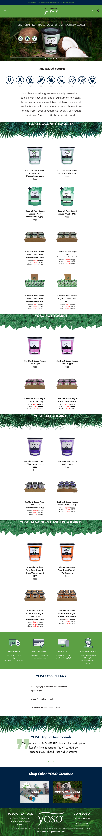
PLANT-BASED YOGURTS (20, 819)
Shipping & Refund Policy (54, 828)
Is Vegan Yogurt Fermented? (41, 699)
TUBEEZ (20, 824)
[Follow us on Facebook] (76, 823)
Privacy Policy (67, 828)
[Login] (93, 11)
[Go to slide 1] (48, 761)
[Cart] (97, 11)
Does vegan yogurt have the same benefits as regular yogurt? (48, 689)
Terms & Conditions (78, 828)
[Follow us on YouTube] (83, 823)
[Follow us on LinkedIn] (87, 823)
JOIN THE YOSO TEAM (81, 819)
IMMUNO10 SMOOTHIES (20, 822)
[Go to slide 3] (53, 761)
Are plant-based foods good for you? (45, 707)
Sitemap (87, 828)
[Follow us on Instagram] (80, 823)
